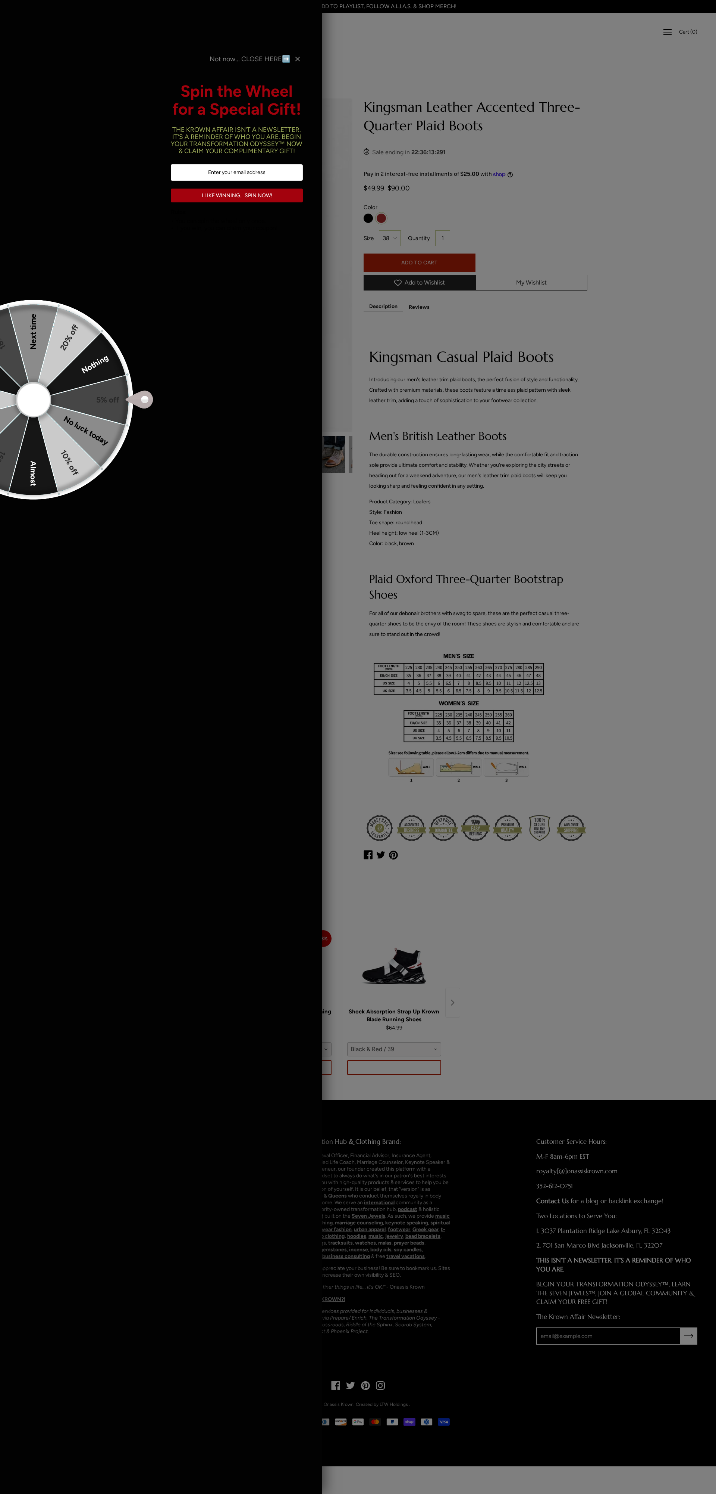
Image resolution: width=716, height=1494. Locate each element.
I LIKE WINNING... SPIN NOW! (237, 195)
